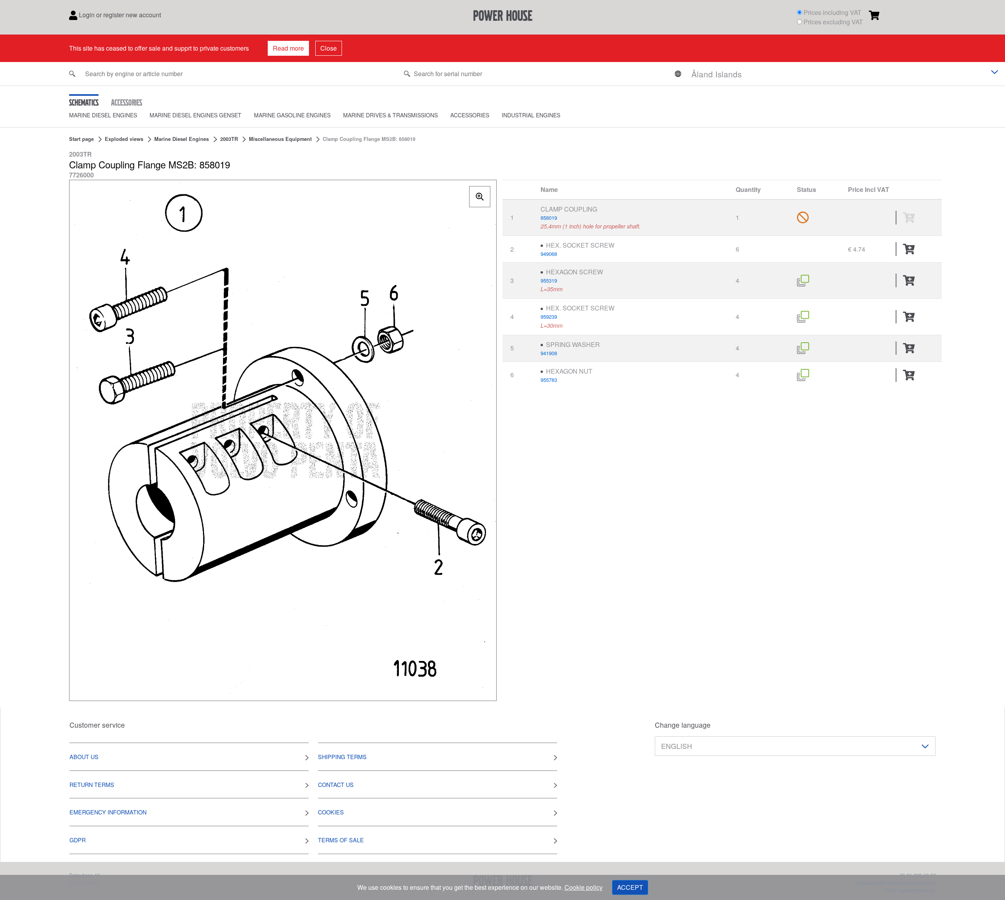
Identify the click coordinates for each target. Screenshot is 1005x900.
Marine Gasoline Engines (292, 115)
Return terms (91, 784)
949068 (549, 253)
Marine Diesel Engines (103, 115)
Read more (288, 48)
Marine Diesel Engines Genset (195, 115)
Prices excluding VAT (833, 21)
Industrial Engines (531, 115)
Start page (81, 138)
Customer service (97, 725)
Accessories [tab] (126, 102)
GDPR (77, 840)
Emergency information (107, 812)
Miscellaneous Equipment (280, 138)
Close (328, 48)
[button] (109, 115)
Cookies (331, 812)
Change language (683, 725)
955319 (549, 280)
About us (84, 756)
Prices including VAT (832, 12)
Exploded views (124, 138)
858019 (549, 217)
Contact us (336, 784)
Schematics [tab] (84, 102)
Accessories (469, 115)
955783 (549, 379)
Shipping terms (342, 756)
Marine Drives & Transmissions (390, 115)
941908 (549, 353)
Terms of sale (341, 840)
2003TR (229, 138)
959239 (549, 316)
